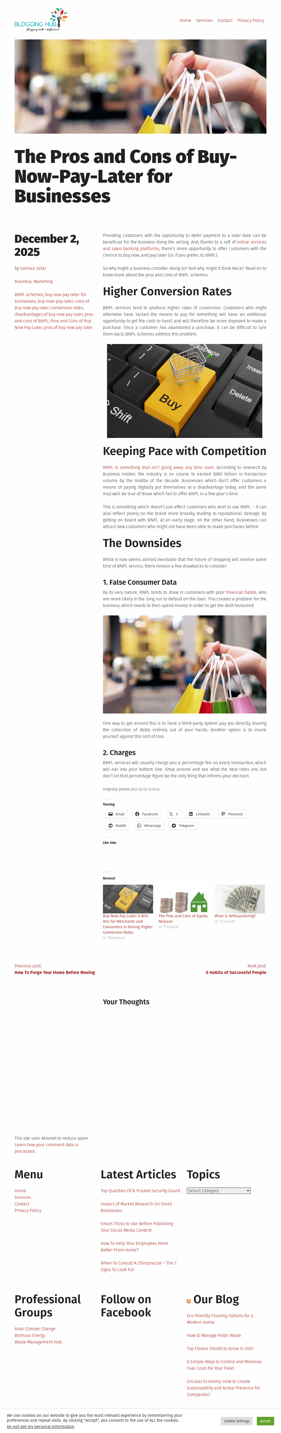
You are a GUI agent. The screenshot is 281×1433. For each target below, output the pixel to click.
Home (185, 20)
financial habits (241, 592)
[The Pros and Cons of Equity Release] (184, 899)
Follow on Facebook (126, 1305)
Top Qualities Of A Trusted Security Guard (140, 1190)
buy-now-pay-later (55, 301)
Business (23, 281)
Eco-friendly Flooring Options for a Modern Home (220, 1319)
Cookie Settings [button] (236, 1421)
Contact (225, 20)
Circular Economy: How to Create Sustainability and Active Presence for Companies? (223, 1388)
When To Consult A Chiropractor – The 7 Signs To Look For (138, 1266)
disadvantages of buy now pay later (49, 314)
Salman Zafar (33, 268)
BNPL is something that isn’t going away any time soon (158, 467)
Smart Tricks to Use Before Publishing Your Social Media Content (137, 1227)
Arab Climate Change (35, 1328)
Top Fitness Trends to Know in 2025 (220, 1348)
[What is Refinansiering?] (240, 899)
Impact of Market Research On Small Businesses (136, 1207)
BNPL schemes (29, 294)
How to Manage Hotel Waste (214, 1335)
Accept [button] (265, 1421)
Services (204, 20)
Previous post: (55, 969)
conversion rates (66, 307)
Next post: (236, 969)
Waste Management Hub (38, 1342)
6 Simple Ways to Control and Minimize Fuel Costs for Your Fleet (224, 1365)
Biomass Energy (30, 1335)
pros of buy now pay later (68, 327)
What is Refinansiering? (235, 916)
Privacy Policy (250, 20)
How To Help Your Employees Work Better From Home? (134, 1247)
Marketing (43, 281)
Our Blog (216, 1299)
